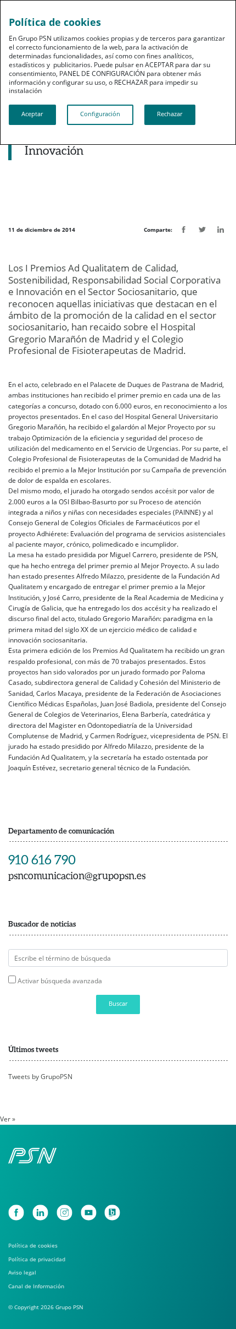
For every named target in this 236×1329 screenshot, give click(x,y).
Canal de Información (36, 1286)
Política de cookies (33, 1245)
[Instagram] (64, 1213)
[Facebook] (16, 1213)
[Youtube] (89, 1213)
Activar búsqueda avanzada (60, 981)
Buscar (118, 1003)
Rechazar (169, 114)
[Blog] (112, 1213)
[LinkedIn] (40, 1213)
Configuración (100, 114)
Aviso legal (22, 1272)
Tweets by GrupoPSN (40, 1076)
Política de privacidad (36, 1259)
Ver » (7, 1119)
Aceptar (32, 114)
